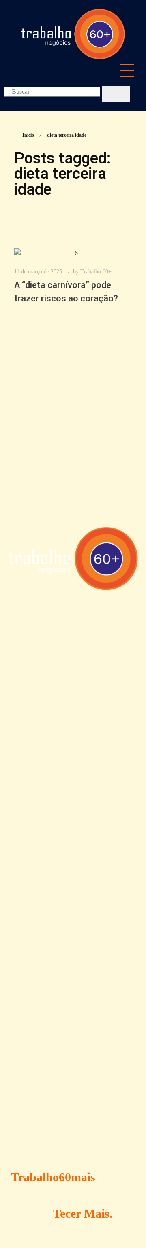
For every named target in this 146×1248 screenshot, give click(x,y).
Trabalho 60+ (96, 271)
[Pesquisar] (116, 94)
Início (28, 135)
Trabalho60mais (53, 1177)
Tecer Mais (81, 1213)
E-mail (20, 1091)
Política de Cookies (63, 916)
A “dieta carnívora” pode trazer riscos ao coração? (66, 292)
